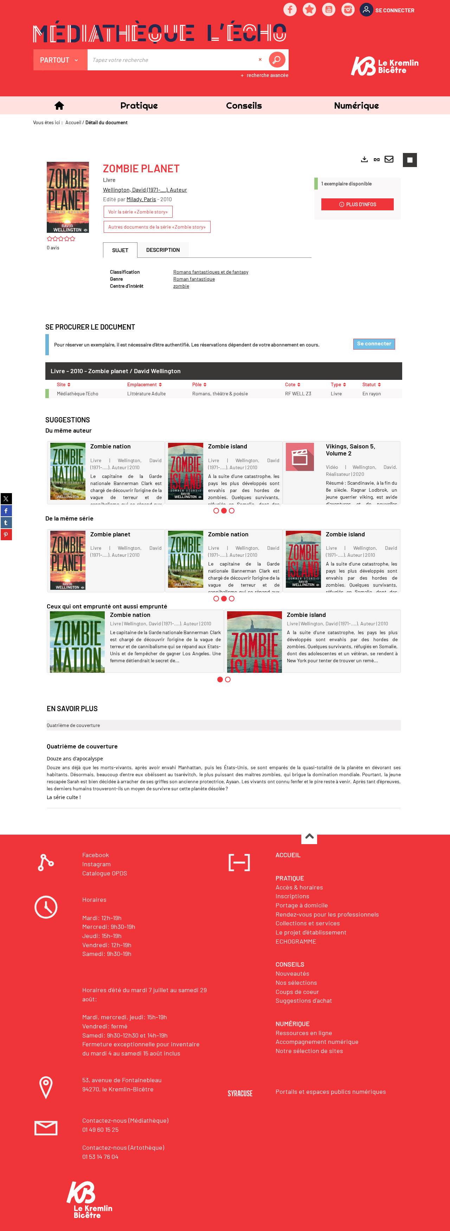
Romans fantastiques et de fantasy (210, 272)
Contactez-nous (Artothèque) (123, 1147)
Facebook (95, 855)
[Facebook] (290, 10)
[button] (138, 105)
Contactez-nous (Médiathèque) (125, 1120)
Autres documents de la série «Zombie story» (157, 227)
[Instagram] (348, 10)
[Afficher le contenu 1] (216, 511)
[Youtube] (329, 10)
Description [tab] (163, 249)
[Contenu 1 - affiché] (220, 679)
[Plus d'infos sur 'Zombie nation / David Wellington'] (68, 471)
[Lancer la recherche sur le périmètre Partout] (278, 59)
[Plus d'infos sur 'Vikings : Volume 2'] (303, 457)
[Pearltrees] (309, 10)
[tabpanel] (207, 278)
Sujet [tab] (120, 250)
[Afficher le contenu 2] (228, 679)
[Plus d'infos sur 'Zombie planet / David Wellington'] (68, 560)
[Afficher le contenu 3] (231, 511)
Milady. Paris (141, 199)
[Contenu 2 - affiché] (224, 511)
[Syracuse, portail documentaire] (159, 32)
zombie (181, 286)
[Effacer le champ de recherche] (260, 59)
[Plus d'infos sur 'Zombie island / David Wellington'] (186, 471)
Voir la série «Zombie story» (138, 212)
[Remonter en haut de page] (309, 836)
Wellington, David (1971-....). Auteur (145, 189)
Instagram (96, 864)
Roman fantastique (194, 279)
